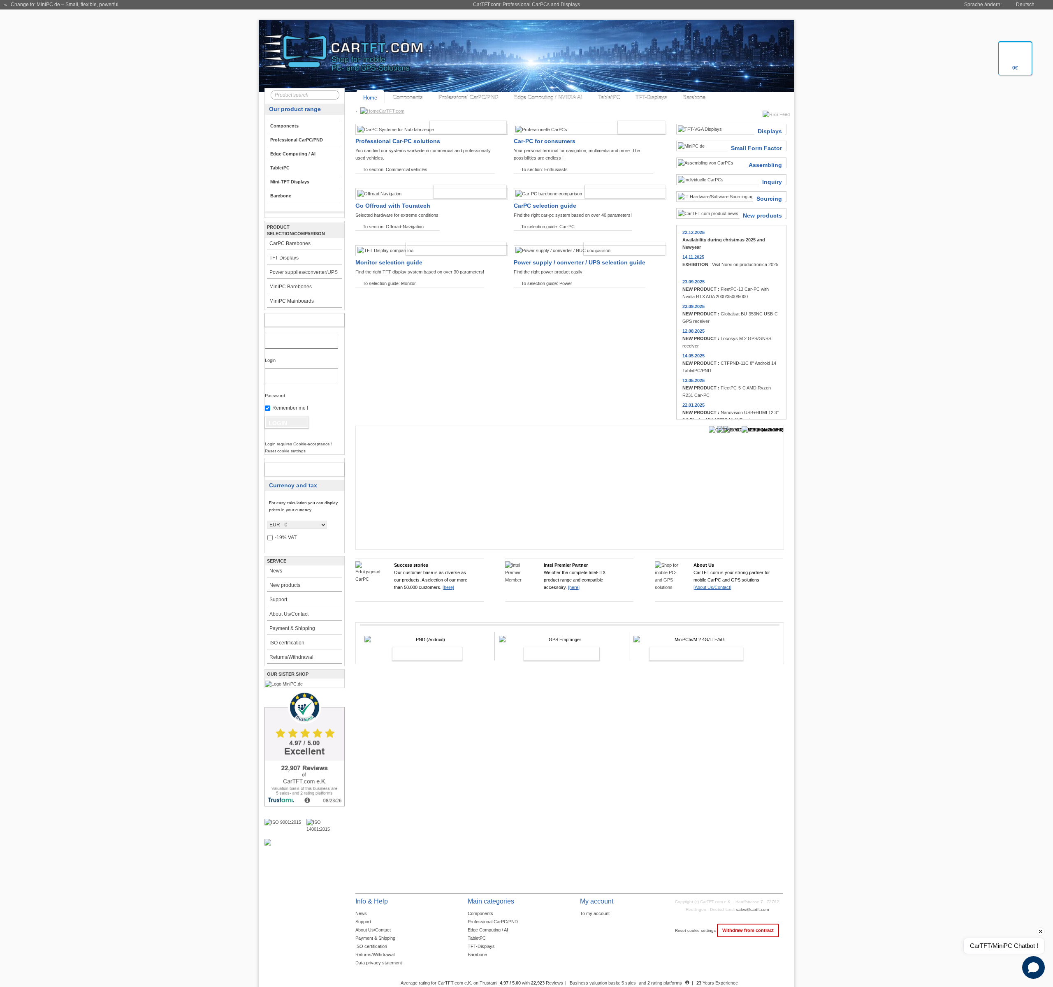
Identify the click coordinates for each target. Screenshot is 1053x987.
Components (408, 98)
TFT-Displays (651, 98)
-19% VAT (286, 537)
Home (370, 98)
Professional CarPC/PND (468, 98)
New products (284, 585)
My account (296, 320)
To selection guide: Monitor (389, 283)
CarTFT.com (391, 111)
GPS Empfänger (553, 654)
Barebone (694, 98)
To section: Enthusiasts (544, 169)
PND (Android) (418, 654)
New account (296, 469)
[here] (448, 587)
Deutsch (1025, 4)
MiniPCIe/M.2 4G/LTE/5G (687, 654)
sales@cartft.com (752, 909)
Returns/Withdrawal (291, 657)
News (275, 571)
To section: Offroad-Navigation (393, 226)
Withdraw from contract (748, 930)
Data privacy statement (378, 962)
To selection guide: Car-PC (548, 226)
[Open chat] (1033, 967)
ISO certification (286, 643)
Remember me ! (290, 408)
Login (270, 360)
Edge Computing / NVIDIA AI (548, 98)
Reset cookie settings (696, 930)
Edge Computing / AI (488, 929)
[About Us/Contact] (712, 587)
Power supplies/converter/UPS (303, 272)
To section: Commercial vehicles (395, 169)
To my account (595, 913)
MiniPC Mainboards (291, 301)
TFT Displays (284, 258)
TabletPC (609, 98)
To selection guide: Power (546, 283)
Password (275, 395)
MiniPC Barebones (290, 287)
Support (278, 599)
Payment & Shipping (292, 628)
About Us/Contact (288, 614)
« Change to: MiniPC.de (61, 4)
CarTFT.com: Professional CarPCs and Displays (526, 4)
